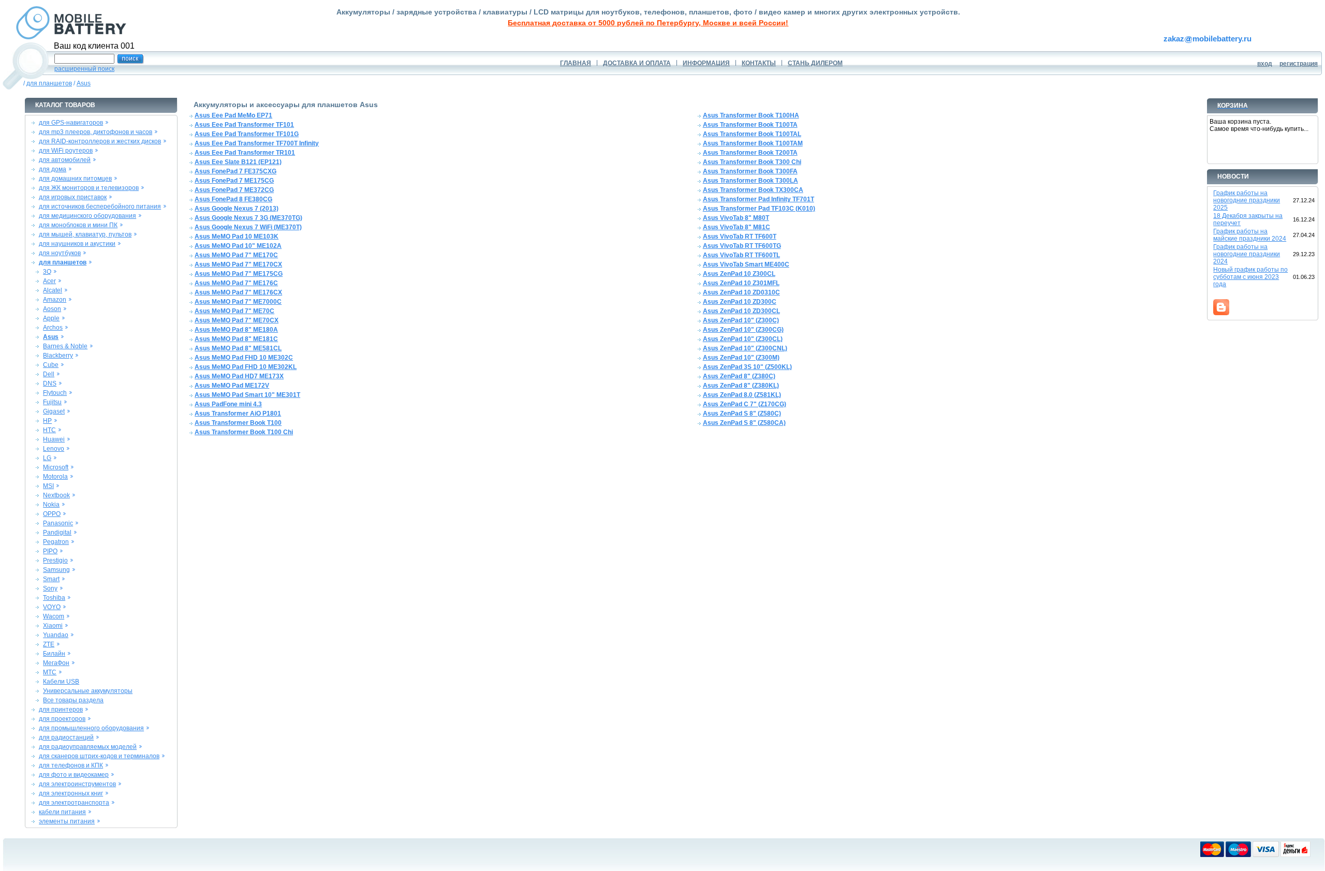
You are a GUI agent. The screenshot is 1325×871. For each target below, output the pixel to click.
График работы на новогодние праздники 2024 (1246, 254)
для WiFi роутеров (66, 150)
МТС (49, 672)
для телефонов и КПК (71, 765)
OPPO (52, 514)
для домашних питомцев (75, 178)
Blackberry (58, 355)
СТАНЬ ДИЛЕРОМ (815, 63)
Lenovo (53, 448)
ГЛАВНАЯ (575, 63)
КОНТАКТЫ (759, 63)
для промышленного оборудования (91, 728)
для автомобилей (65, 160)
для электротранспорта (74, 802)
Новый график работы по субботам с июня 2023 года (1250, 277)
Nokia (51, 504)
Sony (50, 588)
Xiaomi (53, 625)
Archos (53, 327)
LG (47, 458)
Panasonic (58, 523)
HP (47, 420)
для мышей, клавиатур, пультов (85, 234)
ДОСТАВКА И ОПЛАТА (637, 63)
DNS (49, 383)
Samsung (56, 569)
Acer (49, 281)
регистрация (1298, 63)
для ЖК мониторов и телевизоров (89, 187)
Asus (84, 83)
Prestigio (55, 560)
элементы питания (67, 821)
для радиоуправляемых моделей (88, 746)
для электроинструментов (77, 784)
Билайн (54, 653)
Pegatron (56, 541)
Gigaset (54, 411)
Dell (48, 374)
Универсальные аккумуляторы (87, 691)
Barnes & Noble (65, 346)
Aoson (52, 309)
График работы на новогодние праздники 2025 (1246, 200)
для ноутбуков (60, 253)
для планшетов (49, 83)
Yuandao (55, 635)
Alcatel (52, 290)
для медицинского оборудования (87, 215)
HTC (49, 430)
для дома (52, 169)
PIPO (50, 551)
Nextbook (56, 495)
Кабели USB (61, 681)
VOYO (52, 607)
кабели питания (62, 812)
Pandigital (57, 532)
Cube (50, 364)
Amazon (54, 299)
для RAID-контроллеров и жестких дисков (100, 141)
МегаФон (56, 663)
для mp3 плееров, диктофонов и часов (95, 132)
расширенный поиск (84, 68)
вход (1264, 63)
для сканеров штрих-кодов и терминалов (99, 756)
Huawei (54, 439)
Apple (51, 318)
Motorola (55, 476)
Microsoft (55, 467)
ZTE (48, 644)
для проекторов (62, 718)
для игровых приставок (73, 197)
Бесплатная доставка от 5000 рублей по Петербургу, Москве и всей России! (648, 23)
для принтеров (61, 709)
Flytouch (55, 392)
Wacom (53, 616)
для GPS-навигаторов (71, 122)
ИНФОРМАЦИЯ (706, 63)
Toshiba (54, 597)
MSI (48, 486)
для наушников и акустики (77, 243)
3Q (47, 271)
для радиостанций (66, 737)
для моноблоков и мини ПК (78, 225)
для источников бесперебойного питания (100, 206)
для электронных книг (71, 793)
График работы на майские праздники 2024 (1249, 235)
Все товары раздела (73, 700)
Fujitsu (52, 402)
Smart (51, 579)
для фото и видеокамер (74, 774)
